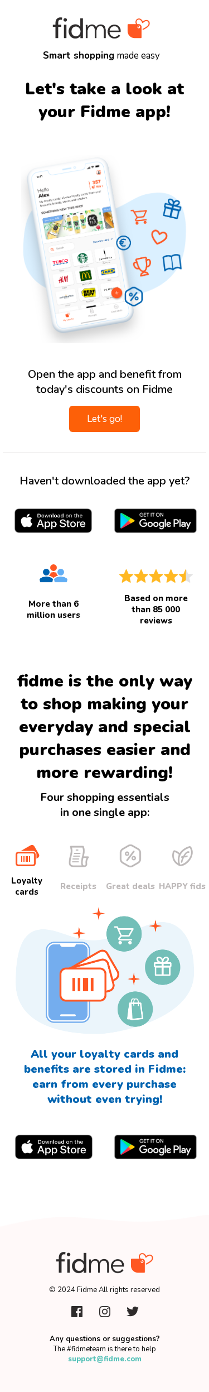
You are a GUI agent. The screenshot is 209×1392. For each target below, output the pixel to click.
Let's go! (104, 418)
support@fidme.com (105, 1359)
